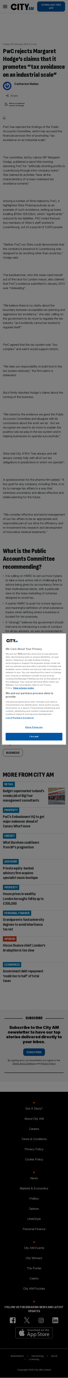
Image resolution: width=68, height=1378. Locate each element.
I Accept (34, 736)
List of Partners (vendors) (20, 718)
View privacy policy (23, 688)
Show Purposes (34, 727)
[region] (34, 689)
